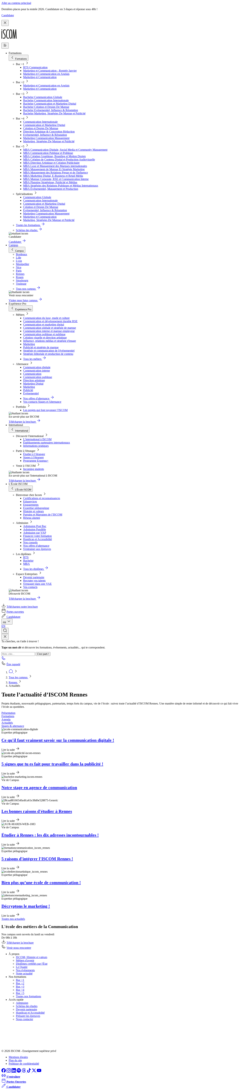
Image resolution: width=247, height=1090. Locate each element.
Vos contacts (30, 587)
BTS (26, 557)
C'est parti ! (43, 654)
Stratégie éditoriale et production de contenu (48, 353)
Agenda (5, 719)
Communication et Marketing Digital (44, 125)
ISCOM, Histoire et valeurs (31, 957)
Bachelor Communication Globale (42, 97)
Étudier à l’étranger (34, 454)
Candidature (13, 616)
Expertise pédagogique (36, 508)
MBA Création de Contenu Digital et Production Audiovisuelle (59, 159)
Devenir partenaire (33, 577)
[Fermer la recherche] (5, 637)
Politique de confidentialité (24, 1063)
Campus (13, 245)
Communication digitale (36, 367)
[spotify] (19, 1071)
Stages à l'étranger (33, 457)
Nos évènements (25, 970)
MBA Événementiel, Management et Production (50, 188)
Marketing (29, 344)
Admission (22, 1002)
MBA (26, 563)
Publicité (28, 390)
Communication (32, 373)
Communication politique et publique (44, 334)
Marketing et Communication (40, 77)
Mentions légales (18, 1057)
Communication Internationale (40, 121)
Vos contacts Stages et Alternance (42, 401)
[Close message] (5, 23)
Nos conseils (30, 542)
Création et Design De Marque (40, 128)
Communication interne (36, 370)
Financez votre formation (37, 535)
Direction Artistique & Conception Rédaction (49, 131)
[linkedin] (14, 1071)
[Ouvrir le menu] (5, 46)
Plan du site (15, 1060)
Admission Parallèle (34, 529)
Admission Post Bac (34, 526)
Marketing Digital (33, 383)
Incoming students (33, 469)
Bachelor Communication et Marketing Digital (49, 103)
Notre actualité (24, 973)
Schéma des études (26, 1006)
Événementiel (31, 393)
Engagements (31, 504)
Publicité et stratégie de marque (41, 347)
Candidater (7, 15)
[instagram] (9, 1071)
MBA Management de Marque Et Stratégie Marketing (54, 169)
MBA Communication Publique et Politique (48, 152)
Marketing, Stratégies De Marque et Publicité (48, 141)
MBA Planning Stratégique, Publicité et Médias (50, 182)
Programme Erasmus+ (35, 460)
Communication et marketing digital (43, 324)
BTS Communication (35, 67)
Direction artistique (34, 380)
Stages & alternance (12, 726)
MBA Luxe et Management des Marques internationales (55, 166)
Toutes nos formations (28, 996)
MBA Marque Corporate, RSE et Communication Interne (56, 179)
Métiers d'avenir (25, 960)
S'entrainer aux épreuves (37, 549)
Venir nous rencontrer (19, 947)
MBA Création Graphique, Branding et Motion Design (54, 156)
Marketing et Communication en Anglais (46, 73)
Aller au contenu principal (16, 3)
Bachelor (28, 560)
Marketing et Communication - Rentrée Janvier (50, 70)
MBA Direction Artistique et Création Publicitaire (51, 162)
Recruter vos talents (34, 580)
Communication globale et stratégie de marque (49, 327)
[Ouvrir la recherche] (5, 631)
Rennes (13, 682)
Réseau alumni (31, 517)
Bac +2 (20, 983)
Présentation (8, 712)
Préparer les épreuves (28, 1015)
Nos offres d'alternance (36, 545)
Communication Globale (37, 197)
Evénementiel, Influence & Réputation (45, 134)
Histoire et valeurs (33, 511)
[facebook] (4, 1071)
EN (3, 626)
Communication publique (37, 377)
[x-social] (34, 1071)
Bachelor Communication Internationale (46, 100)
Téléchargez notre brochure (22, 606)
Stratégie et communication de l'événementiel (48, 350)
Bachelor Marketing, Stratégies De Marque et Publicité (54, 113)
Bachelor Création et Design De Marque (46, 106)
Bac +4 (20, 989)
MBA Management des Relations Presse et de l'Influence (55, 172)
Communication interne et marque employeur (49, 331)
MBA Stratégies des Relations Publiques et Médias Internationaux (60, 185)
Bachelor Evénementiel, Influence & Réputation (50, 110)
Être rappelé (13, 664)
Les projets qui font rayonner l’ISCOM (45, 410)
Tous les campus (18, 677)
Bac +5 (20, 993)
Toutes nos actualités (13, 918)
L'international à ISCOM (37, 439)
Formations (7, 716)
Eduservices (30, 501)
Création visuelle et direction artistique (45, 337)
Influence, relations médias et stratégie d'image (49, 340)
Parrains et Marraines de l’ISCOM (42, 514)
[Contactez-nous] (3, 659)
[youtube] (39, 1071)
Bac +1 (20, 980)
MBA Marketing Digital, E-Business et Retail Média (53, 175)
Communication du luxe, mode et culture (46, 318)
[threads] (24, 1071)
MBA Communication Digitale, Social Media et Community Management (65, 149)
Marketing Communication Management (46, 138)
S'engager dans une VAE (37, 583)
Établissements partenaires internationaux (46, 442)
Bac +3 (20, 986)
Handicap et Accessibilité (37, 539)
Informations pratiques (36, 445)
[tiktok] (29, 1071)
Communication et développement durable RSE (50, 321)
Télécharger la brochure (20, 942)
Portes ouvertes (15, 611)
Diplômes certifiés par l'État (31, 963)
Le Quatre (21, 967)
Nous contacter (24, 1019)
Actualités (7, 722)
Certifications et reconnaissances (41, 498)
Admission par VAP (34, 532)
